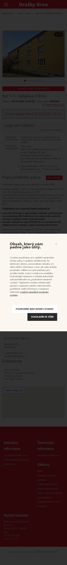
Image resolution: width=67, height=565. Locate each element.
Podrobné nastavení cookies (34, 309)
